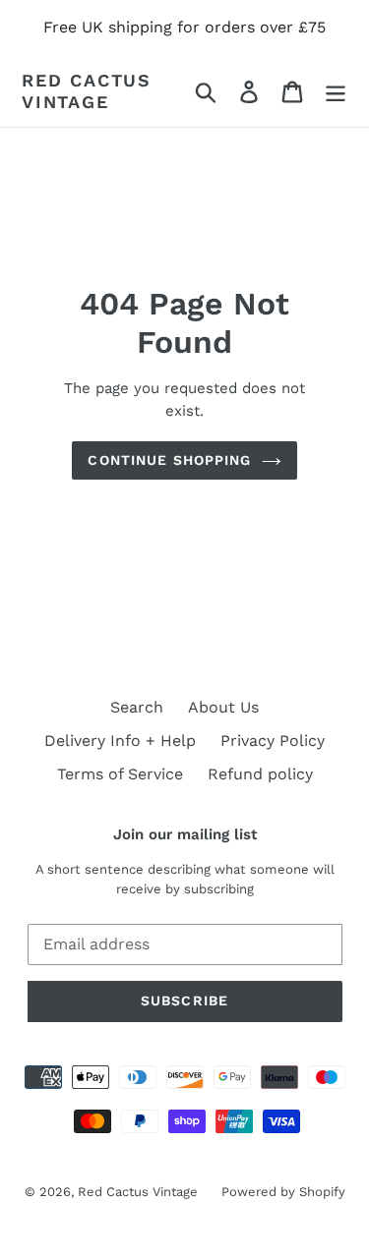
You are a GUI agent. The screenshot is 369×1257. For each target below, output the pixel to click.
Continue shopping (169, 460)
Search (136, 707)
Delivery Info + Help (120, 740)
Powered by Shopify (283, 1191)
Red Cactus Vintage (87, 91)
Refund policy (260, 774)
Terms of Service (120, 774)
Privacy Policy (272, 740)
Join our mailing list (185, 834)
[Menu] (335, 91)
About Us (223, 707)
